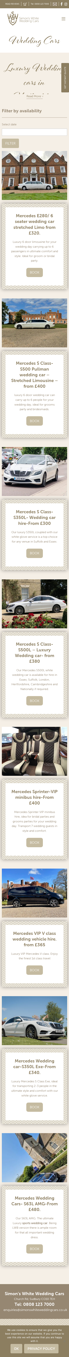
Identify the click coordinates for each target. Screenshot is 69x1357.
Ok (16, 1349)
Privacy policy (41, 1349)
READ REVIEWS (12, 4)
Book (34, 272)
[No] (64, 1341)
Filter (10, 143)
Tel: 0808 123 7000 (40, 4)
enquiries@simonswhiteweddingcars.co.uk (35, 1310)
